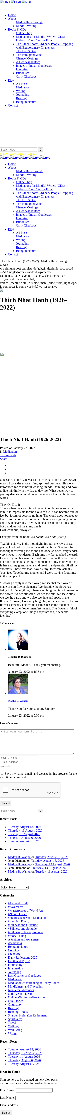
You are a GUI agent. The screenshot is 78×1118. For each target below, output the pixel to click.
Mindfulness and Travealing (25, 986)
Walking (13, 1026)
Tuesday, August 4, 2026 (23, 841)
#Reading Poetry (18, 921)
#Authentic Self (18, 903)
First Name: (7, 1090)
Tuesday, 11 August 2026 (24, 834)
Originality (15, 1004)
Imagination (15, 968)
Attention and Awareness (24, 939)
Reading (13, 1008)
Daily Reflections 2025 (22, 957)
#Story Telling (17, 935)
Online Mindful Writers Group (27, 997)
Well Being (15, 1030)
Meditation (10, 451)
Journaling (14, 972)
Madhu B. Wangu (18, 700)
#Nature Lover (17, 914)
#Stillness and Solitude (22, 928)
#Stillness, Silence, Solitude (25, 932)
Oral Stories (15, 1001)
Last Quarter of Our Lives (24, 975)
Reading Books (18, 1011)
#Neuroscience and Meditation (27, 917)
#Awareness (15, 907)
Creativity (14, 954)
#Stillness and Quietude (23, 925)
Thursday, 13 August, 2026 (25, 830)
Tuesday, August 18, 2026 (24, 827)
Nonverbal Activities (21, 990)
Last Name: (7, 1097)
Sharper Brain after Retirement (27, 1015)
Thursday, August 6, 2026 (24, 837)
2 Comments (8, 455)
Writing (12, 1033)
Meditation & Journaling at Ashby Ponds (33, 983)
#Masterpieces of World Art (25, 910)
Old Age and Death (20, 993)
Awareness (15, 943)
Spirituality (15, 1019)
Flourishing (15, 964)
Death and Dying (19, 961)
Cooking (13, 950)
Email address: (9, 1105)
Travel (12, 1022)
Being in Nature (18, 946)
